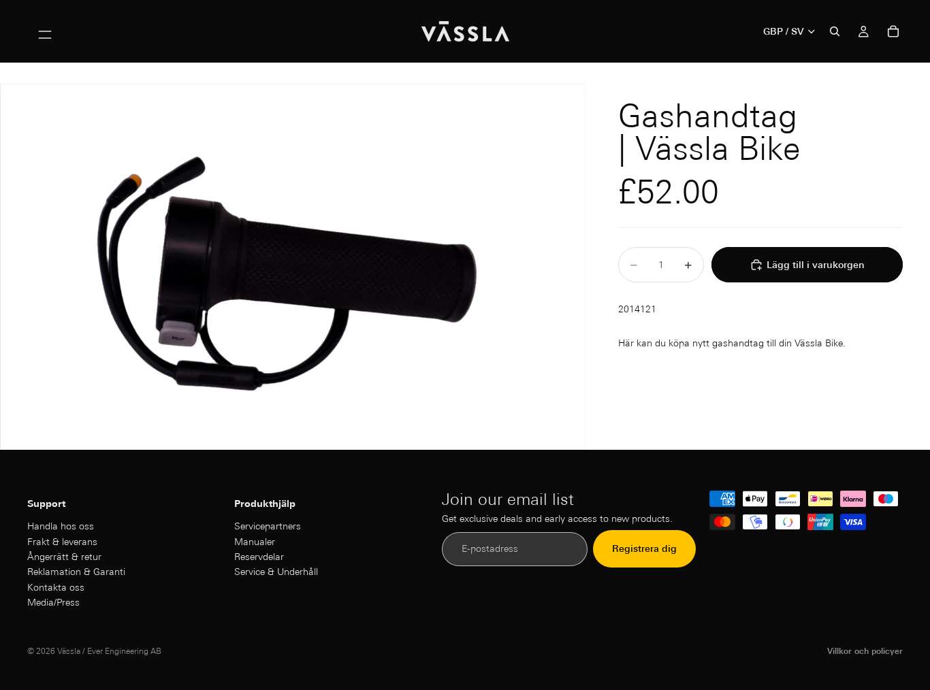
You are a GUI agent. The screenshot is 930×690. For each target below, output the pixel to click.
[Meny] (45, 31)
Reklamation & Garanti (76, 572)
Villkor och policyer (865, 651)
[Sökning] (835, 31)
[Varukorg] (893, 31)
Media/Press (53, 602)
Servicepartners (267, 526)
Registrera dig (644, 549)
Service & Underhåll (276, 572)
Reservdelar (259, 556)
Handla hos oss (60, 526)
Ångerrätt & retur (64, 556)
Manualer (254, 541)
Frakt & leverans (62, 541)
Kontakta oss (55, 587)
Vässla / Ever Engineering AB (109, 651)
